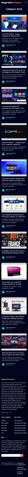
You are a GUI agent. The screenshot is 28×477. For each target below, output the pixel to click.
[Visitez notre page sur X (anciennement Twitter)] (10, 412)
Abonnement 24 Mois (20, 433)
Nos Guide (4, 430)
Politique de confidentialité (21, 463)
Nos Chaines (4, 423)
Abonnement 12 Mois (20, 423)
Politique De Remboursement (22, 468)
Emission (11, 2)
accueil (3, 420)
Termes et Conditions (20, 472)
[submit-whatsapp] (21, 455)
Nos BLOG (4, 428)
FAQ (2, 433)
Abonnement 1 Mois (20, 430)
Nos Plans (4, 425)
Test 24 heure (18, 420)
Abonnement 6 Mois (20, 425)
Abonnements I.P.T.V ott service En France (10, 463)
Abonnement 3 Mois (20, 428)
